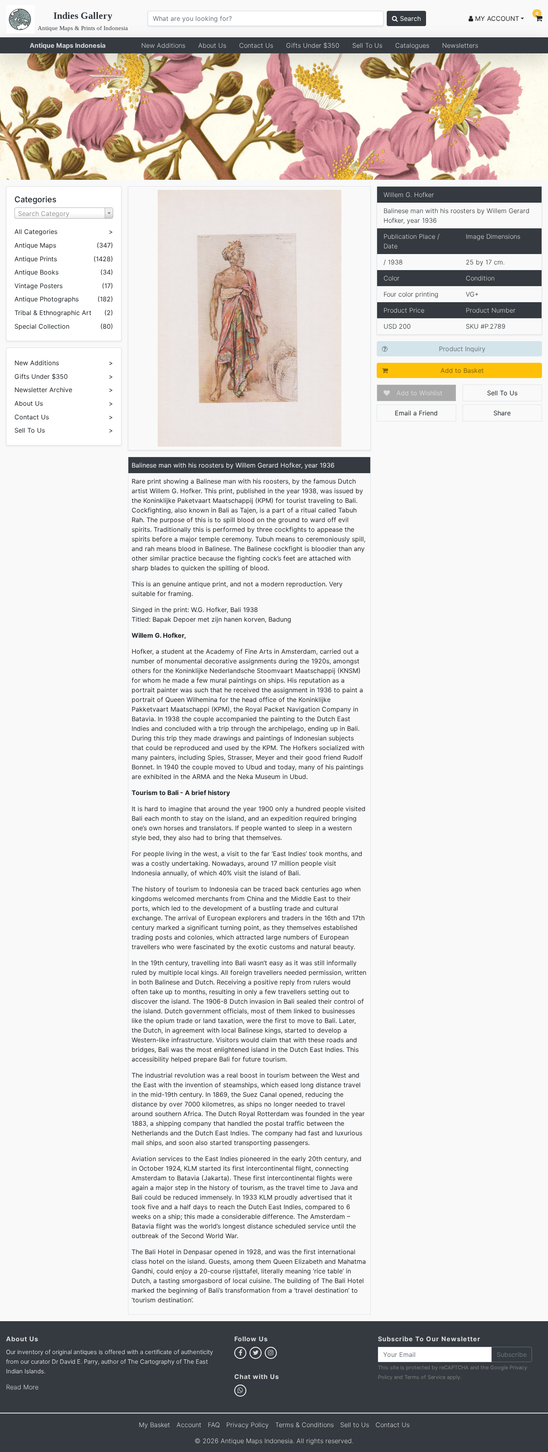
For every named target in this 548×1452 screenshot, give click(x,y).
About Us (212, 45)
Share (502, 413)
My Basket (154, 1425)
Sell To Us (367, 45)
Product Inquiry (462, 349)
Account (189, 1425)
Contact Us (256, 45)
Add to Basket (462, 370)
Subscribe (512, 1354)
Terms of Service (424, 1377)
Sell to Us (354, 1425)
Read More (22, 1387)
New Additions (163, 45)
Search (409, 18)
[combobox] (63, 213)
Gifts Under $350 (312, 45)
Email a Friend (416, 413)
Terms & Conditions (304, 1425)
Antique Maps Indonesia (68, 45)
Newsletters (460, 45)
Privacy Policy (247, 1425)
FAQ (214, 1425)
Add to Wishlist (419, 393)
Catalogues (412, 45)
